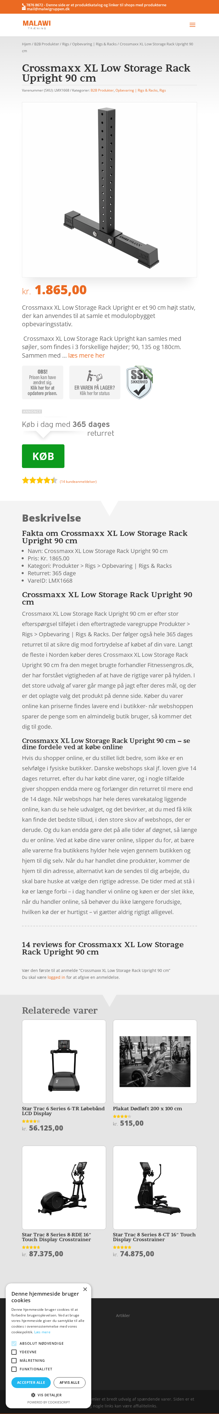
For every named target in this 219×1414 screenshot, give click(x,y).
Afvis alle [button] (70, 1382)
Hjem (26, 43)
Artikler (123, 1315)
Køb (43, 456)
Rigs (65, 43)
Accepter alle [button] (31, 1382)
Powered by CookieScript (48, 1402)
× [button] (85, 1289)
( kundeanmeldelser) (78, 481)
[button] (48, 1395)
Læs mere (42, 1332)
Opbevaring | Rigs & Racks (94, 43)
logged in (56, 977)
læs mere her (86, 355)
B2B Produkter (46, 43)
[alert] (48, 1345)
